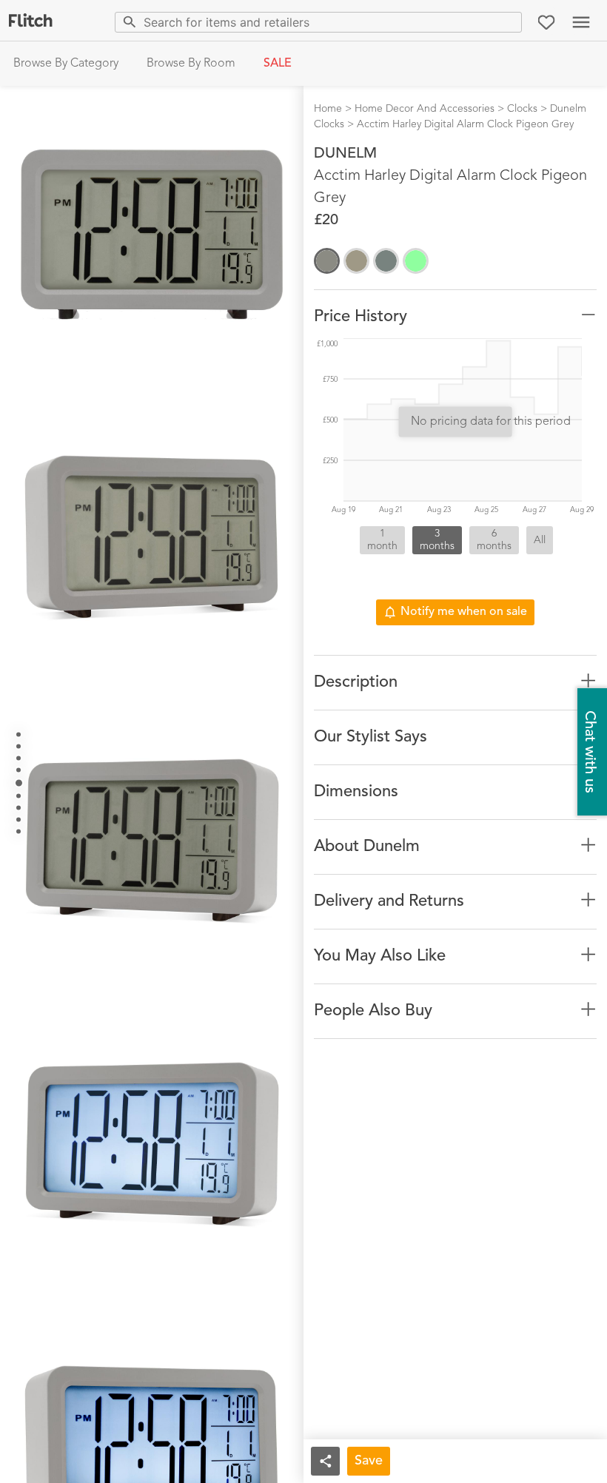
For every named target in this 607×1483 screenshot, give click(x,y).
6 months (494, 539)
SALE (278, 64)
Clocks (522, 109)
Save (369, 1460)
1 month (382, 539)
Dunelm (345, 154)
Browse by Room (191, 64)
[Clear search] (507, 21)
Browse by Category (65, 64)
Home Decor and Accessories (424, 109)
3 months (437, 539)
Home (328, 109)
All (540, 540)
